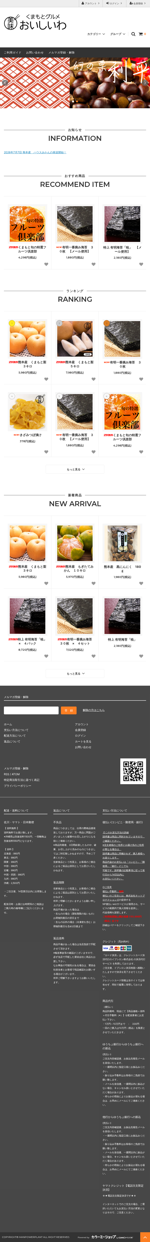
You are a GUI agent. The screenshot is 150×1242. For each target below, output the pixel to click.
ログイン (114, 3)
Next (145, 83)
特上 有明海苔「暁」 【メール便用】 (122, 249)
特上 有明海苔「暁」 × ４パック (32, 641)
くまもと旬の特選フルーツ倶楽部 (32, 249)
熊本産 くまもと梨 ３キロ (32, 364)
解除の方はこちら (94, 710)
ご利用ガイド (12, 52)
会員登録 (138, 3)
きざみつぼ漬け (31, 435)
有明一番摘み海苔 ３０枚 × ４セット (77, 641)
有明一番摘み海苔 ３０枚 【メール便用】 (76, 249)
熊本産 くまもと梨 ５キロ (80, 364)
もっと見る (74, 469)
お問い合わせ (35, 52)
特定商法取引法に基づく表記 (21, 779)
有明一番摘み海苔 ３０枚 (125, 364)
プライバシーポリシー (17, 785)
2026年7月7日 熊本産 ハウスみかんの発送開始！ (35, 152)
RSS (6, 774)
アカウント (90, 3)
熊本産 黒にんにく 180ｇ (122, 569)
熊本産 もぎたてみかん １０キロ (79, 569)
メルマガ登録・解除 (61, 52)
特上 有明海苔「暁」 (122, 639)
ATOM (16, 774)
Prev (5, 83)
